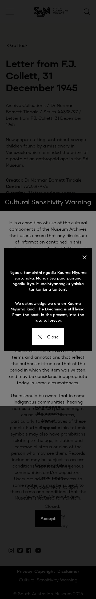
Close (53, 336)
